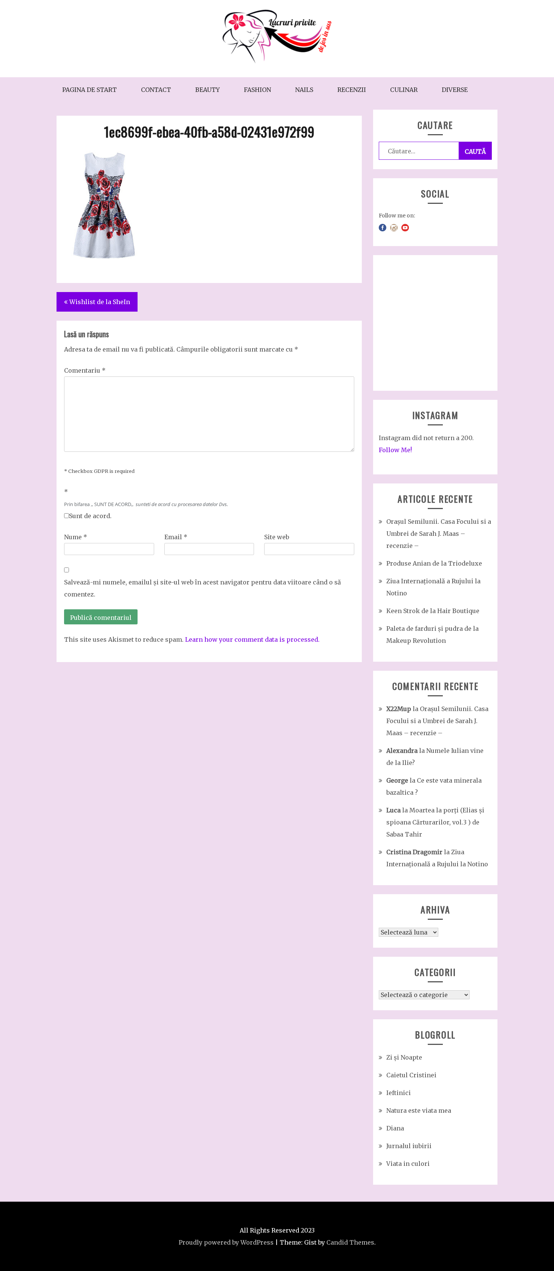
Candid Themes (350, 1242)
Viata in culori (408, 1163)
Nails (304, 89)
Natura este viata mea (418, 1110)
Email (175, 537)
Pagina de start (89, 89)
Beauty (207, 89)
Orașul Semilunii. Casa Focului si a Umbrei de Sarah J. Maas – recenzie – (438, 533)
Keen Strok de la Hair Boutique (432, 611)
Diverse (455, 89)
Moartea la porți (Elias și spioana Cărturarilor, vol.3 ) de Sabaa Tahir (435, 822)
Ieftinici (398, 1093)
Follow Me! (395, 450)
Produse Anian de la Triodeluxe (434, 563)
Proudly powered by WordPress (226, 1242)
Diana (395, 1128)
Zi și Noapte (404, 1057)
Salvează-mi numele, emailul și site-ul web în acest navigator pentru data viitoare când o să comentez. (202, 588)
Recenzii (351, 89)
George (397, 780)
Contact (156, 89)
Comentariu (85, 370)
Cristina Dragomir (414, 852)
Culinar (404, 89)
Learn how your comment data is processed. (252, 639)
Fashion (257, 89)
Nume (75, 537)
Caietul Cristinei (411, 1075)
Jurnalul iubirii (409, 1146)
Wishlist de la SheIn (99, 302)
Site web (276, 537)
